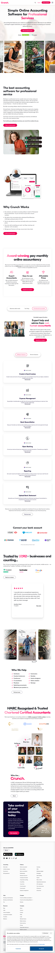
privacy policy (42, 944)
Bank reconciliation (23, 871)
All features (39, 888)
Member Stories (23, 918)
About (14, 796)
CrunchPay (22, 882)
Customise (18, 948)
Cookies (4, 941)
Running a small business (8, 897)
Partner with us (23, 923)
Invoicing (38, 867)
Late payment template (7, 914)
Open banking (39, 875)
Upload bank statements (41, 882)
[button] (52, 2)
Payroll (38, 877)
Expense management (24, 890)
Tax (4, 902)
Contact (21, 912)
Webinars (5, 918)
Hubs (4, 910)
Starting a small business (8, 899)
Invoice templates (6, 912)
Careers (21, 910)
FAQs (21, 914)
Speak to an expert (27, 289)
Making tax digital (40, 871)
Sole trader (5, 867)
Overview (46, 933)
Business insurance (23, 875)
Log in (39, 2)
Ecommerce (5, 871)
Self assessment (6, 873)
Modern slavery (23, 921)
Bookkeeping (22, 873)
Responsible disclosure (24, 927)
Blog (4, 908)
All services (39, 890)
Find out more (27, 514)
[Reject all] (51, 933)
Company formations (24, 877)
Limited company (6, 869)
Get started (13, 833)
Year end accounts (40, 886)
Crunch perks (22, 888)
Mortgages (39, 873)
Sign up (6, 850)
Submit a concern (23, 929)
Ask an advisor (22, 869)
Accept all (41, 948)
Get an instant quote (27, 30)
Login (21, 916)
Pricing (21, 925)
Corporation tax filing (24, 879)
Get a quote (46, 2)
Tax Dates (5, 916)
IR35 (37, 869)
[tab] (15, 308)
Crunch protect (23, 886)
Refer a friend (39, 879)
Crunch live (22, 884)
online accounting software (34, 789)
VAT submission (40, 884)
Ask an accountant (23, 867)
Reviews (21, 902)
